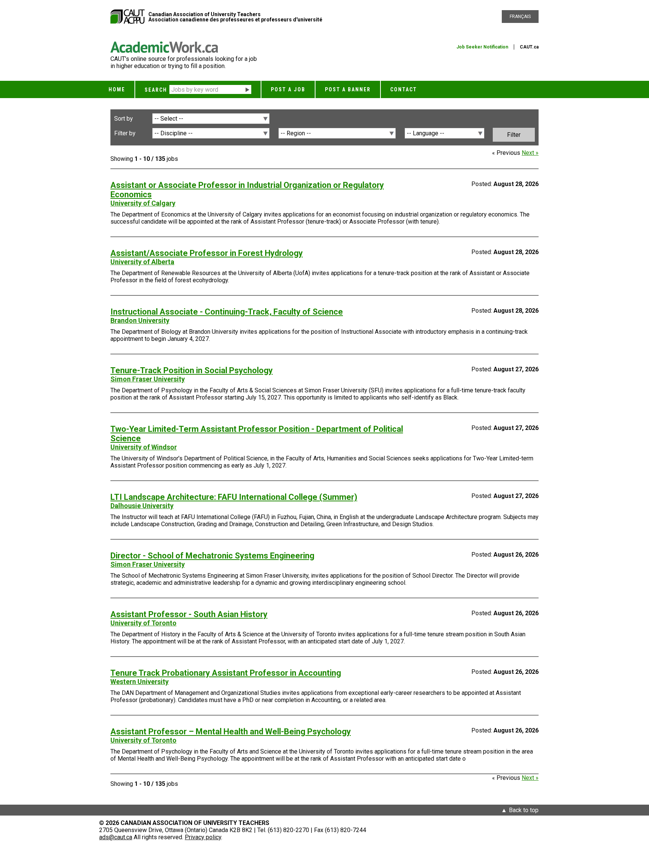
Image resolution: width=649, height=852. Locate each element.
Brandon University (139, 320)
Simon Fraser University (147, 379)
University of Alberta (142, 262)
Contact (403, 89)
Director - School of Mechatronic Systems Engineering (212, 555)
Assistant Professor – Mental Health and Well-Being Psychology (230, 731)
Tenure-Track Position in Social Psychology (191, 370)
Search (156, 90)
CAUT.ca (529, 47)
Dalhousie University (142, 506)
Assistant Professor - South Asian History (188, 614)
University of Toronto (143, 623)
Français (520, 16)
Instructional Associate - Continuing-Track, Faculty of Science (226, 311)
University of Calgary (142, 203)
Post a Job (288, 89)
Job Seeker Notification (482, 47)
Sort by (123, 118)
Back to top (524, 810)
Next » (530, 152)
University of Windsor (143, 447)
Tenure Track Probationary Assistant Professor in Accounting (225, 673)
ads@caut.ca (115, 837)
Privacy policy (203, 837)
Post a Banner (348, 89)
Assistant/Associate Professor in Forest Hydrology (206, 253)
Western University (139, 682)
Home (117, 89)
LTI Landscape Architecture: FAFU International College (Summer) (233, 497)
